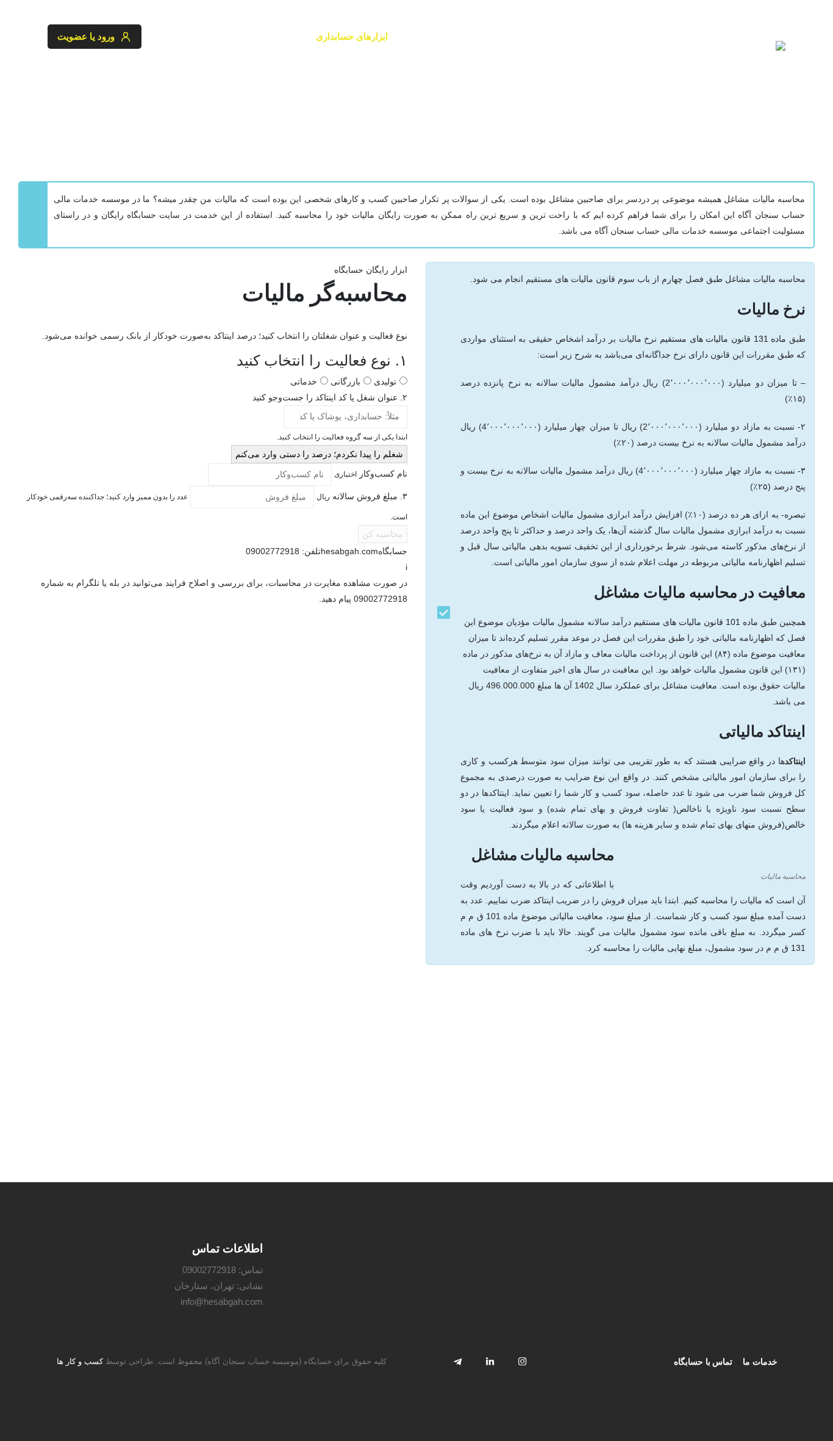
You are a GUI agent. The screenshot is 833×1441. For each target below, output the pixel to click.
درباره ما (175, 36)
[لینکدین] (97, 74)
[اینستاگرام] (126, 74)
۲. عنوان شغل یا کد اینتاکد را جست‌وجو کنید (329, 397)
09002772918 (209, 1270)
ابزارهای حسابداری (352, 36)
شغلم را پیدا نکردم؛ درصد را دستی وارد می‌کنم (319, 454)
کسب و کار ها (80, 1361)
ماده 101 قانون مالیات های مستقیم (696, 622)
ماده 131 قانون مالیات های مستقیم (723, 339)
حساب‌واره (276, 36)
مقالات (224, 36)
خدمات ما (760, 1362)
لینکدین (489, 1361)
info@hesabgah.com (222, 1301)
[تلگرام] (67, 74)
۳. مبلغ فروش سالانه (361, 496)
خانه (777, 131)
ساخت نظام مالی (511, 36)
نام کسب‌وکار (370, 474)
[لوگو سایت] (747, 51)
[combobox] (345, 416)
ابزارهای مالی (433, 36)
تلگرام (457, 1361)
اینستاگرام (522, 1361)
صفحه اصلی (588, 36)
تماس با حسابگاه (703, 1362)
